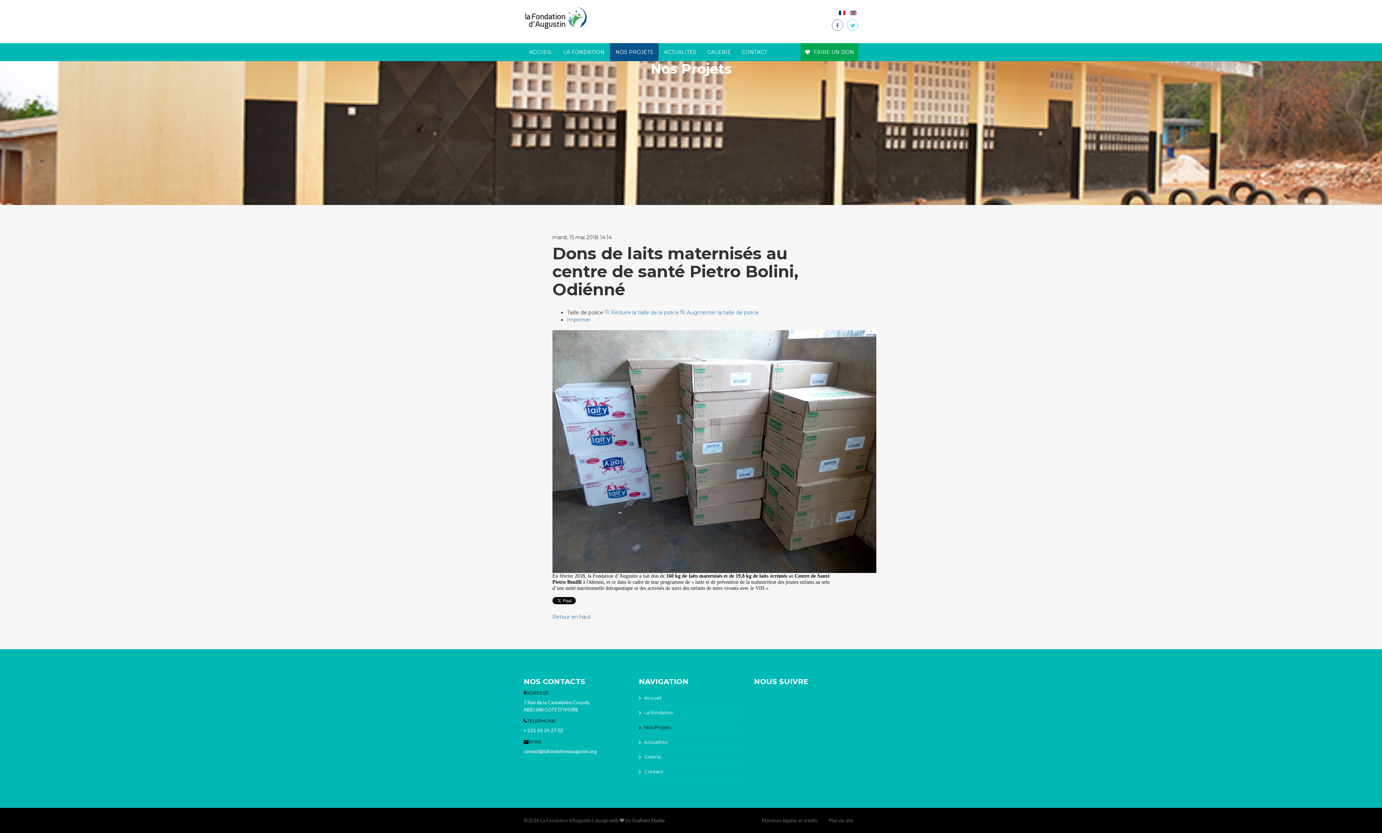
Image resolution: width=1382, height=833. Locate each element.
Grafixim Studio (648, 820)
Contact (754, 52)
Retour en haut (571, 617)
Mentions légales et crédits (790, 820)
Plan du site (841, 820)
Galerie (719, 52)
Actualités (680, 52)
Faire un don (834, 52)
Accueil (540, 52)
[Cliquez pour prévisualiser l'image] (714, 451)
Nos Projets (634, 52)
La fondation (584, 52)
